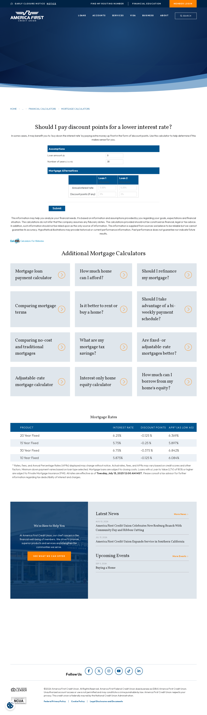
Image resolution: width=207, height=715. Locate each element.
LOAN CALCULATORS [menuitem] (72, 646)
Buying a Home (105, 568)
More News (180, 514)
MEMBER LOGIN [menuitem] (183, 3)
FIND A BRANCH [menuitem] (116, 642)
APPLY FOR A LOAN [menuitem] (119, 637)
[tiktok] (129, 671)
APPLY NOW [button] (30, 72)
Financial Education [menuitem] (146, 4)
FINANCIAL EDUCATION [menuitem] (74, 633)
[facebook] (89, 671)
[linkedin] (139, 671)
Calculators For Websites (32, 241)
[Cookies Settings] (10, 705)
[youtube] (119, 671)
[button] (49, 556)
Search (186, 16)
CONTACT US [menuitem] (115, 651)
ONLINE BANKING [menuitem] (118, 646)
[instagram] (109, 671)
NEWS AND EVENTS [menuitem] (71, 642)
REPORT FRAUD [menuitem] (69, 651)
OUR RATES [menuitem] (114, 633)
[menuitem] (82, 15)
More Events (179, 556)
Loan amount (56, 155)
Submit (57, 208)
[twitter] (99, 671)
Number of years (60, 161)
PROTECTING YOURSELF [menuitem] (74, 637)
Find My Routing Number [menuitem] (107, 4)
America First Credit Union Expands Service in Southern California (140, 542)
